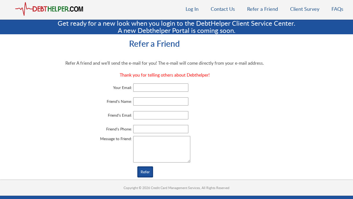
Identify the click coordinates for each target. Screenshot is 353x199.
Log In (192, 9)
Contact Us (223, 9)
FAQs (337, 9)
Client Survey (304, 9)
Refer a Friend (262, 9)
